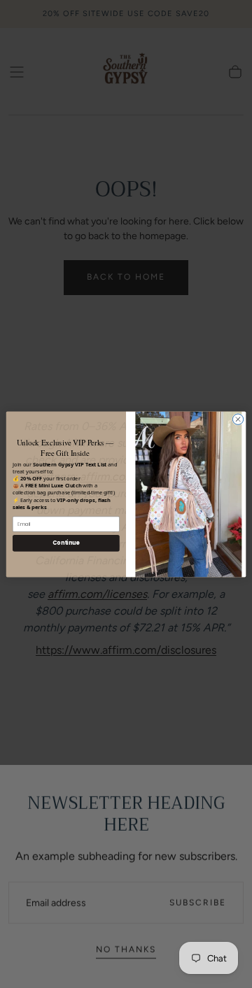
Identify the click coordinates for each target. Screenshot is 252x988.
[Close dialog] (237, 418)
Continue (65, 542)
